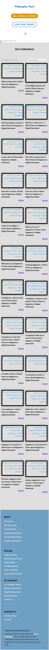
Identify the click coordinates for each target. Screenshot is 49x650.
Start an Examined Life (12, 588)
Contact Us (8, 600)
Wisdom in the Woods (12, 541)
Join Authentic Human (12, 585)
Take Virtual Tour (10, 596)
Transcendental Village (13, 537)
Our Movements (10, 529)
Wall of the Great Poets (13, 559)
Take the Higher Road (12, 592)
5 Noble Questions (11, 566)
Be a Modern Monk (24, 16)
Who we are (8, 521)
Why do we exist (10, 525)
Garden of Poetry (10, 555)
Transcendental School (13, 533)
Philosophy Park (24, 6)
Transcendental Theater (13, 574)
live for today (24, 24)
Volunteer (8, 620)
